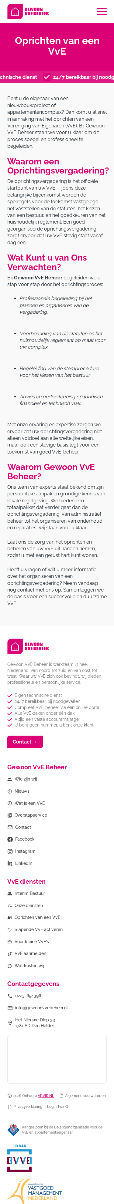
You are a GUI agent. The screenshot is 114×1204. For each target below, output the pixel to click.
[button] (102, 11)
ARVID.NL (46, 1096)
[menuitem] (22, 779)
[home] (28, 11)
